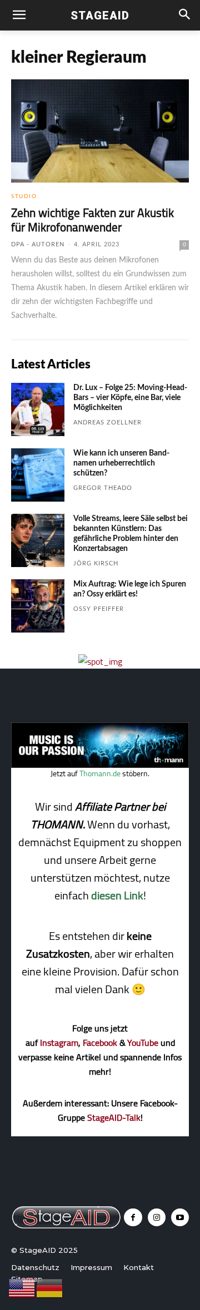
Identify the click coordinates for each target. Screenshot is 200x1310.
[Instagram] (157, 1217)
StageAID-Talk (114, 1117)
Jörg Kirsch (95, 563)
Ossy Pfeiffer (98, 609)
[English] (22, 1287)
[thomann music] (100, 764)
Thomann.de (100, 773)
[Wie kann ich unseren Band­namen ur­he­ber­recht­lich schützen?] (37, 475)
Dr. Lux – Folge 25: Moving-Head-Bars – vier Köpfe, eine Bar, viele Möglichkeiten (130, 398)
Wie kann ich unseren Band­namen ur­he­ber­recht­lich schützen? (121, 463)
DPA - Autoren (37, 244)
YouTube (142, 1042)
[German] (50, 1287)
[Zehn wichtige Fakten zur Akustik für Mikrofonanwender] (100, 131)
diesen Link (117, 895)
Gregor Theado (102, 488)
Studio (24, 196)
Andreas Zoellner (107, 422)
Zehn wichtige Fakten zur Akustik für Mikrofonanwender (92, 220)
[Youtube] (180, 1217)
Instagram (59, 1042)
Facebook (100, 1042)
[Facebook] (133, 1217)
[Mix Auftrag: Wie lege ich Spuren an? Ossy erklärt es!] (37, 606)
